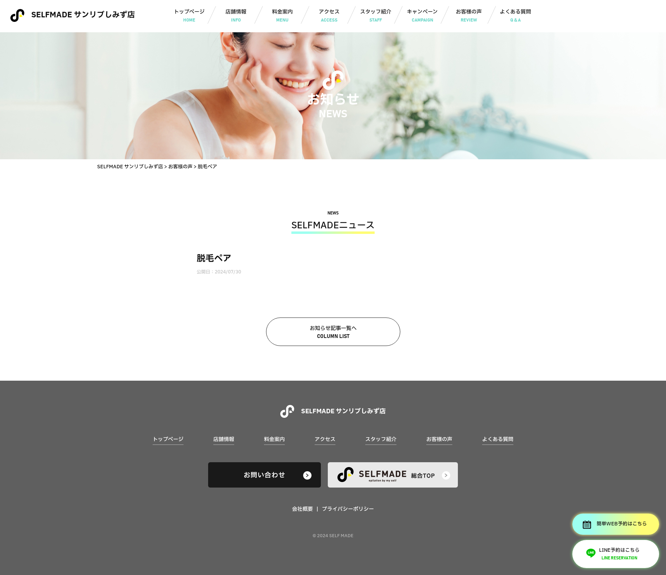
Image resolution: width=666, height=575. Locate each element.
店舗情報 (235, 15)
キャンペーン (422, 15)
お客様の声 (469, 15)
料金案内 (282, 15)
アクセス (329, 15)
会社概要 (302, 509)
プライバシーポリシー (348, 509)
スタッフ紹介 (375, 15)
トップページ (189, 15)
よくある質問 (515, 15)
